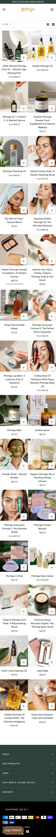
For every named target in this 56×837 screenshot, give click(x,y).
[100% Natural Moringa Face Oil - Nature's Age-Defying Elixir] (14, 46)
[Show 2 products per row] (53, 24)
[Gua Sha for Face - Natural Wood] (14, 198)
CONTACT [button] (7, 792)
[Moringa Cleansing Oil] (14, 151)
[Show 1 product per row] (48, 24)
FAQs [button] (5, 773)
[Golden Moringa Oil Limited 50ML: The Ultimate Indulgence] (14, 694)
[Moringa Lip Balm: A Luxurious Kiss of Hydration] (14, 356)
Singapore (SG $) (15, 809)
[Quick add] (24, 57)
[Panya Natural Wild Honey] (14, 305)
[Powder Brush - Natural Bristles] (14, 454)
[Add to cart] (52, 108)
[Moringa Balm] (14, 410)
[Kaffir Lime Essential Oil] (14, 650)
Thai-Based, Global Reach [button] (18, 782)
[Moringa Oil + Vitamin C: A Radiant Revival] (14, 97)
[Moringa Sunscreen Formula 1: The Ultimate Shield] (14, 505)
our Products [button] (11, 763)
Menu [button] (5, 754)
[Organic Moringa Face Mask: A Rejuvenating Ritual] (14, 600)
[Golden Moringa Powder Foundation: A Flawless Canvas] (14, 249)
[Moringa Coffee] (14, 556)
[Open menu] (7, 9)
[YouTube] (27, 831)
